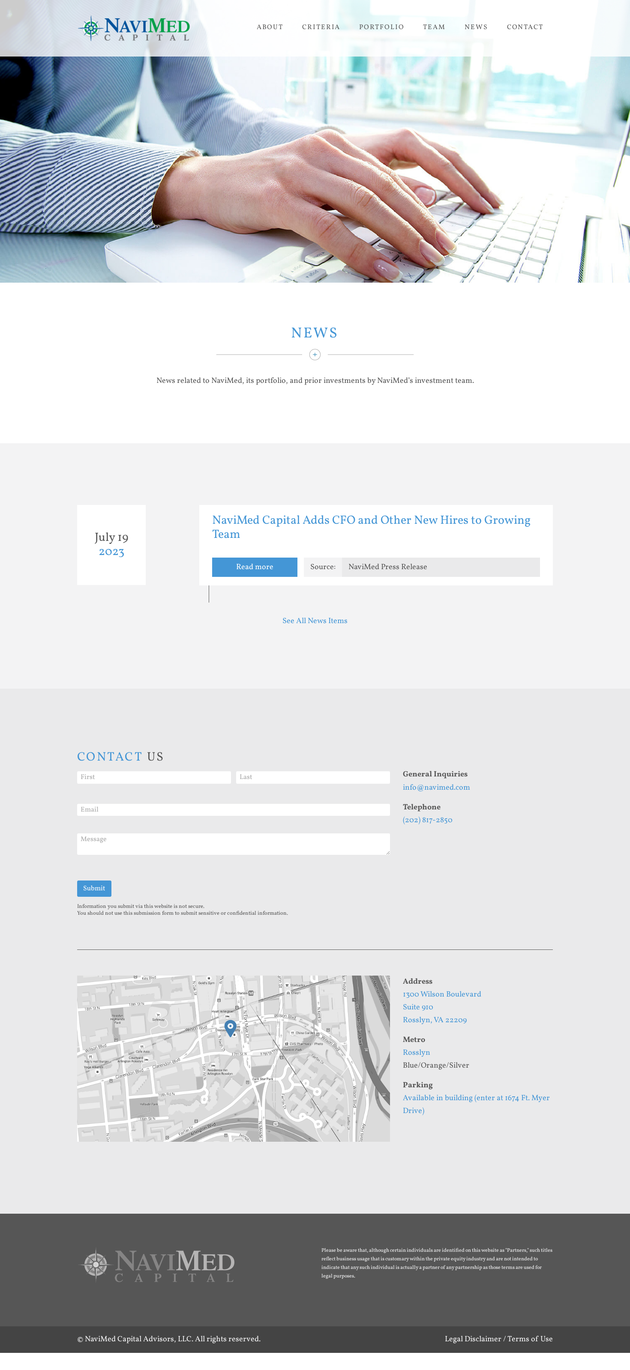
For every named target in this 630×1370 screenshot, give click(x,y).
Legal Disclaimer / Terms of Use (499, 1339)
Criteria (321, 27)
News (476, 27)
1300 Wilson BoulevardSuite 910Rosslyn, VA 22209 (442, 1007)
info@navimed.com (436, 787)
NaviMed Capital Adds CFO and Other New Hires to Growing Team (371, 527)
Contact (525, 27)
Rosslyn (416, 1053)
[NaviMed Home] (156, 1269)
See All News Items (315, 621)
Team (434, 27)
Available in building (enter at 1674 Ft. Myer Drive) (476, 1104)
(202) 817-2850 (428, 820)
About (270, 27)
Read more (254, 567)
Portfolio (381, 27)
